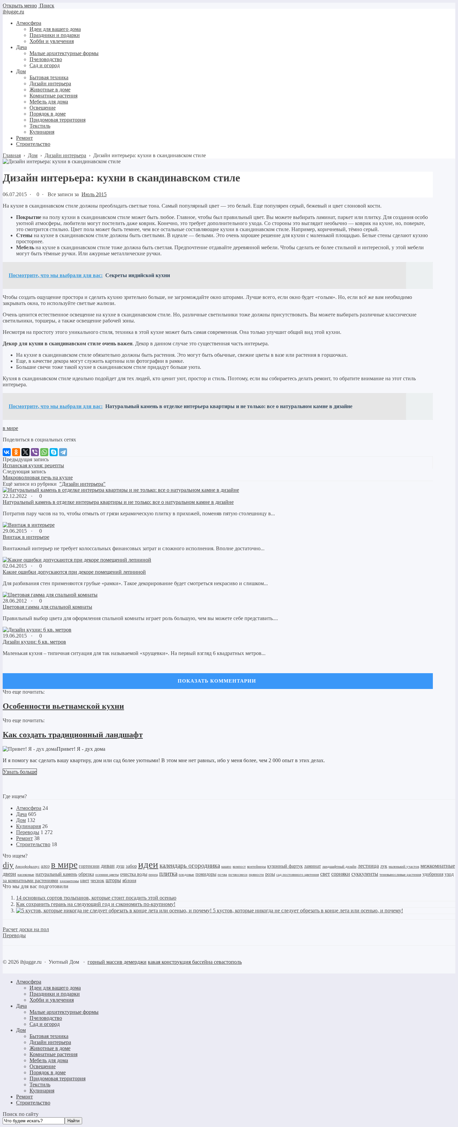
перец (153, 874)
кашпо (226, 866)
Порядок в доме (48, 1072)
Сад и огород (45, 1024)
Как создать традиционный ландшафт (73, 734)
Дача (21, 814)
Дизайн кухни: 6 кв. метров (34, 642)
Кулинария (28, 826)
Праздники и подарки (55, 994)
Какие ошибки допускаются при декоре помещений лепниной (74, 572)
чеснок (97, 880)
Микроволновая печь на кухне (38, 477)
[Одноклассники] (16, 452)
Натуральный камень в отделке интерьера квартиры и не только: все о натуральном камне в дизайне (118, 502)
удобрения (432, 874)
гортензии (89, 866)
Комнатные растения (53, 1054)
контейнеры (256, 866)
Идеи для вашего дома (55, 988)
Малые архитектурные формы (64, 1012)
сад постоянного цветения (297, 874)
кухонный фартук (285, 866)
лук (383, 866)
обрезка (86, 874)
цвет (84, 880)
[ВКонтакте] (7, 452)
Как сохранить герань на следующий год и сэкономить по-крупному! (95, 904)
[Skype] (54, 452)
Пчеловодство (46, 1018)
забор (131, 866)
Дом (21, 820)
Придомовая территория (57, 1078)
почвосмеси (237, 874)
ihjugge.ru (13, 11)
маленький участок (404, 866)
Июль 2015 (94, 194)
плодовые (186, 874)
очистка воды (133, 874)
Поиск (46, 5)
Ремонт (24, 838)
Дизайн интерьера (50, 1042)
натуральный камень (56, 874)
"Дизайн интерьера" (82, 484)
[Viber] (35, 452)
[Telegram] (63, 452)
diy (8, 864)
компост (239, 866)
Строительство (33, 844)
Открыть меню (20, 5)
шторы (113, 880)
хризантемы (69, 881)
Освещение (43, 1066)
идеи (148, 864)
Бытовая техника (49, 1036)
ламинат (312, 866)
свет (325, 874)
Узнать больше (20, 772)
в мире (10, 428)
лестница (368, 866)
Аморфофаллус (27, 866)
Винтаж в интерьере (26, 537)
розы (270, 874)
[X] (25, 452)
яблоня (129, 880)
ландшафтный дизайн (339, 866)
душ (120, 866)
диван (108, 866)
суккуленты (364, 874)
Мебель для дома (49, 1060)
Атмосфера (28, 808)
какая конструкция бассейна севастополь (195, 962)
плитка (168, 873)
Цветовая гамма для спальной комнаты (47, 607)
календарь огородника (190, 865)
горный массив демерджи (117, 962)
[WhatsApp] (44, 452)
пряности (256, 874)
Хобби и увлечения (52, 1000)
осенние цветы (107, 874)
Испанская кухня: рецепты (33, 465)
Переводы (27, 832)
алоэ (45, 866)
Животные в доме (50, 1048)
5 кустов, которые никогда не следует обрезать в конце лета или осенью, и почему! (308, 910)
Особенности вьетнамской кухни (63, 706)
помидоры (205, 874)
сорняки (340, 874)
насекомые (25, 874)
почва (222, 874)
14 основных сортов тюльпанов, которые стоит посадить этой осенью (96, 898)
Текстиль (40, 1084)
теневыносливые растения (400, 874)
